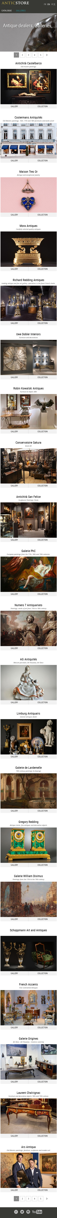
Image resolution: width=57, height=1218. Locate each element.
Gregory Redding (28, 822)
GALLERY (14, 106)
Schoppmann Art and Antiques (28, 930)
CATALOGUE (7, 10)
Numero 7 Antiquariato (28, 605)
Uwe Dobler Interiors (28, 334)
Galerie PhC (28, 551)
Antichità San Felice (28, 497)
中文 (53, 4)
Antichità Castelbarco (28, 63)
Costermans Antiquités (28, 117)
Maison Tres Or (28, 171)
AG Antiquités (28, 659)
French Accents (28, 984)
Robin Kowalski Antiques (28, 388)
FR (45, 4)
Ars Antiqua (28, 1147)
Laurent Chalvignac (28, 1093)
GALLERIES (21, 10)
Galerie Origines (28, 1038)
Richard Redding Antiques (28, 280)
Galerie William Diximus (28, 876)
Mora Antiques (28, 226)
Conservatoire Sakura (28, 442)
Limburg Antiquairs (28, 713)
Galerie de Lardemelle (28, 767)
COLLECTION (43, 106)
